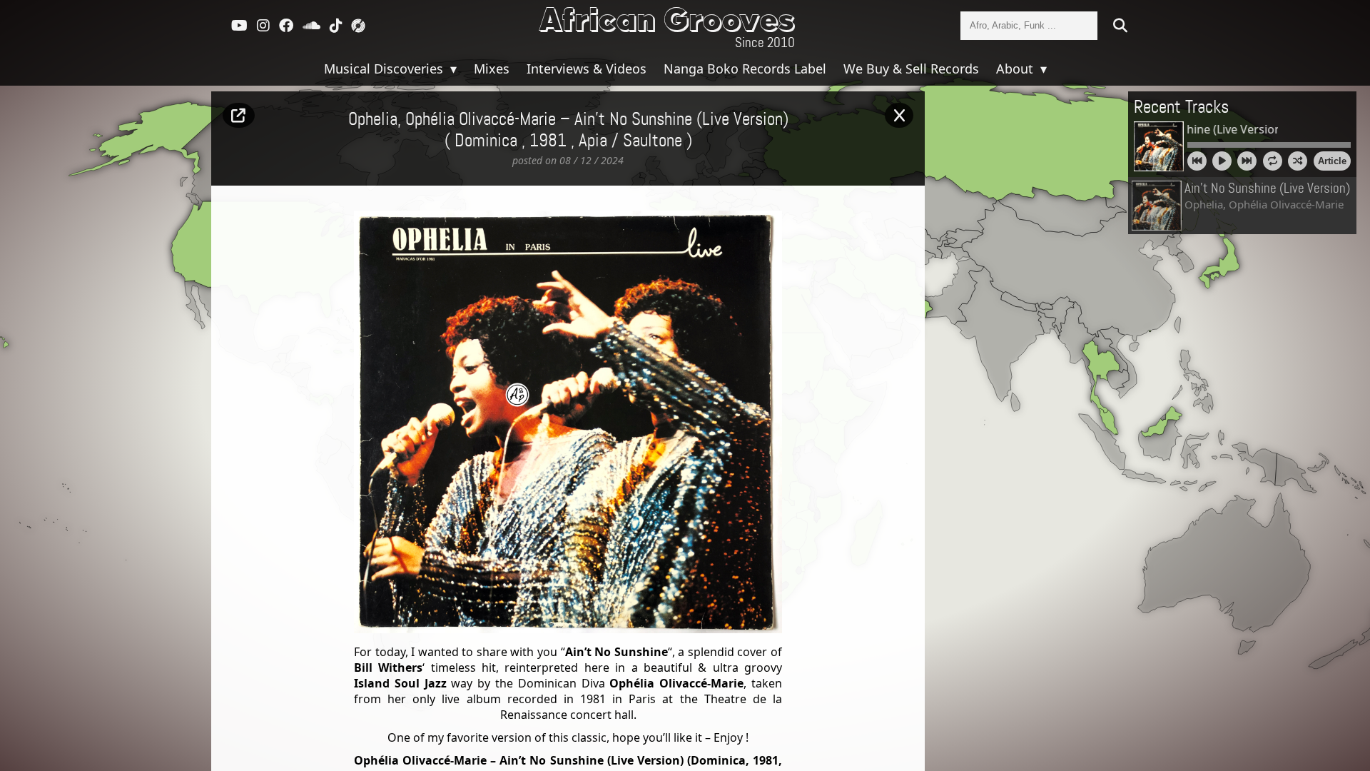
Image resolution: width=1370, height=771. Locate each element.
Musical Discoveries (385, 68)
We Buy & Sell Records (911, 68)
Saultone (652, 141)
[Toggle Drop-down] (452, 68)
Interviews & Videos (586, 68)
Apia (593, 141)
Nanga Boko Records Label (745, 68)
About (1016, 68)
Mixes (491, 68)
